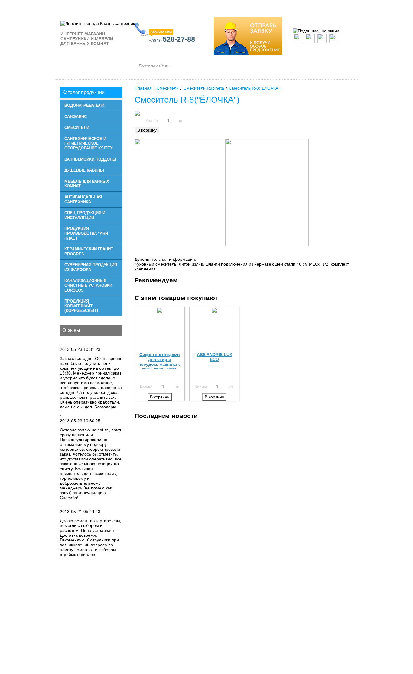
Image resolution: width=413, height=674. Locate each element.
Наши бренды (111, 6)
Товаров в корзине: (326, 82)
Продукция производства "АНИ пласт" (86, 233)
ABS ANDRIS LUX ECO (214, 357)
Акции (183, 6)
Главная (72, 6)
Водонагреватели (84, 105)
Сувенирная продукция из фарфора (90, 267)
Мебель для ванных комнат (86, 183)
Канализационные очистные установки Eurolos (88, 285)
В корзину (147, 130)
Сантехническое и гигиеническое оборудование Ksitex (88, 143)
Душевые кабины (84, 170)
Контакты (151, 6)
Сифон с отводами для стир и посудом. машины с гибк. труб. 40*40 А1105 (159, 364)
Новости (215, 6)
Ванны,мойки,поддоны (90, 159)
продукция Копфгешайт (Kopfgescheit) (81, 306)
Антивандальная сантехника (83, 199)
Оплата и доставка (260, 6)
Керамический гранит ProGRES (88, 251)
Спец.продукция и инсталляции (84, 215)
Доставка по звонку (316, 6)
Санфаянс (75, 116)
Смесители (76, 127)
